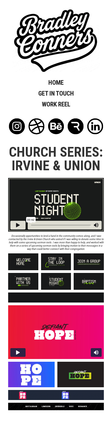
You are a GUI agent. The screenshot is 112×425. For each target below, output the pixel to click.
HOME (56, 82)
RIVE (71, 406)
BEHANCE (82, 406)
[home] (56, 40)
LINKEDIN (46, 406)
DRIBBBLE (59, 406)
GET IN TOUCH (56, 93)
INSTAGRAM (31, 406)
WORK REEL (56, 104)
